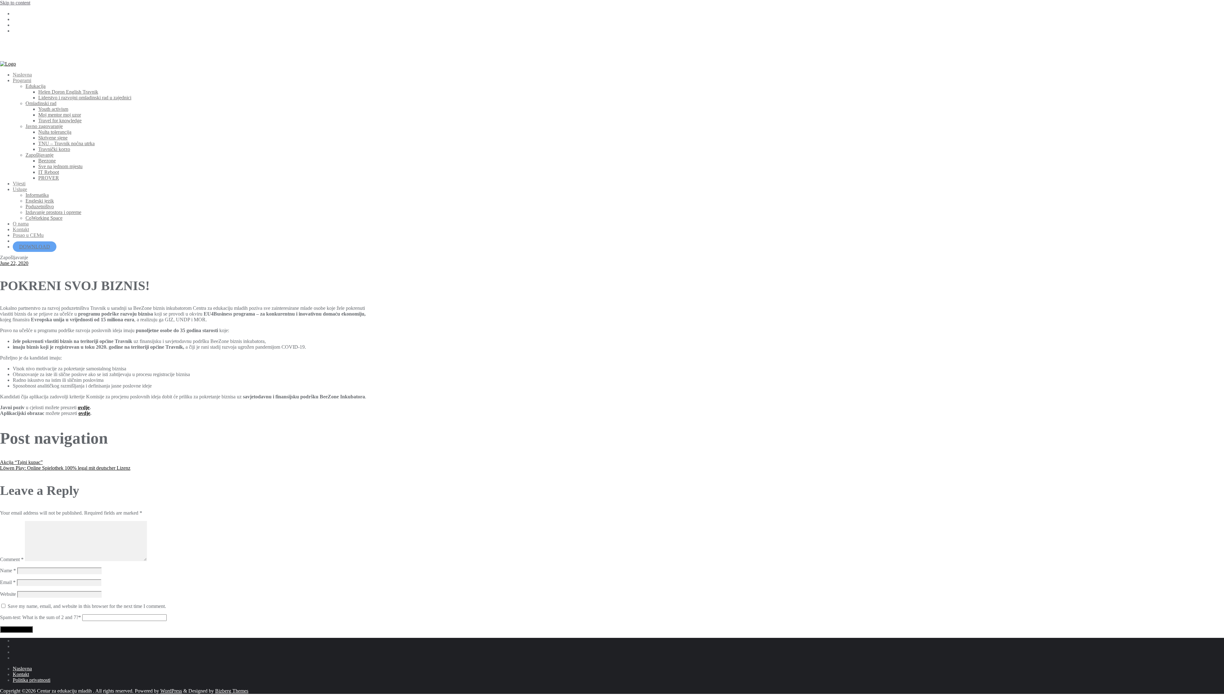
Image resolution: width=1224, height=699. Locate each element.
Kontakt (21, 674)
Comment (12, 559)
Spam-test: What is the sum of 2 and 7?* (40, 617)
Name (8, 570)
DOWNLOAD (34, 246)
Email (8, 582)
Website (8, 594)
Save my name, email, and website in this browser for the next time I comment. (87, 606)
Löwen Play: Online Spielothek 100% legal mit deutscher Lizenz (65, 468)
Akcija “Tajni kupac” (21, 462)
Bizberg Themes (231, 691)
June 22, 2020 (14, 263)
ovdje (84, 407)
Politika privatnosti (31, 680)
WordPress (171, 691)
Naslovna (22, 668)
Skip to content (15, 2)
